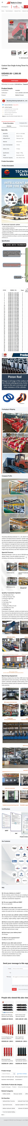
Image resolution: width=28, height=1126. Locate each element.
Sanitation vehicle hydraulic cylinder (9, 1079)
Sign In (3, 116)
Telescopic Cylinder (17, 1094)
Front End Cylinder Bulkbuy (9, 1112)
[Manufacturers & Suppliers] (14, 2)
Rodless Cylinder (6, 1094)
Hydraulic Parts (17, 11)
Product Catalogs (22, 1073)
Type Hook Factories (7, 1104)
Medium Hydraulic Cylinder (9, 1108)
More (2, 1114)
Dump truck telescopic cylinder (8, 1076)
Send (14, 989)
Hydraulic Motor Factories (9, 1101)
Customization (18, 1079)
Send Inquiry (14, 80)
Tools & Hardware (9, 11)
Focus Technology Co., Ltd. (18, 1120)
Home (2, 11)
